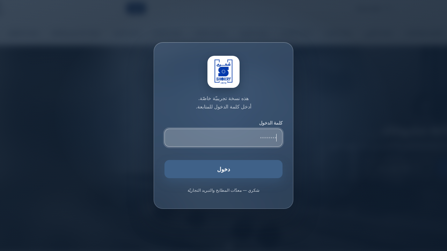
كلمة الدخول (271, 123)
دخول (223, 169)
